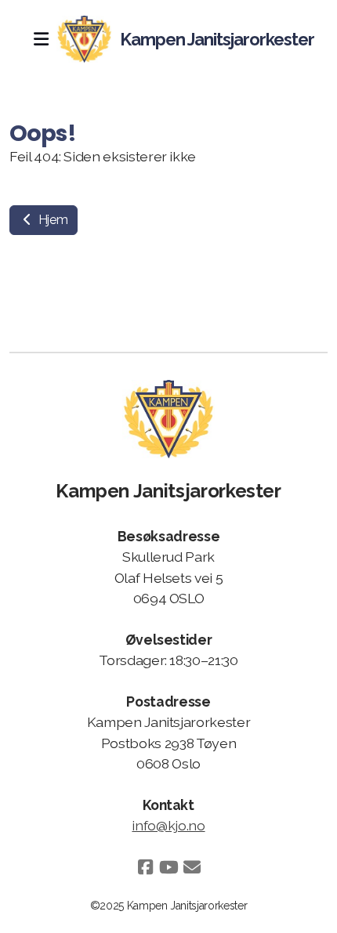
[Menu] (40, 39)
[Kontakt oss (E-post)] (192, 867)
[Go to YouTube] (168, 867)
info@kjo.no (168, 825)
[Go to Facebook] (145, 867)
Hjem (51, 219)
